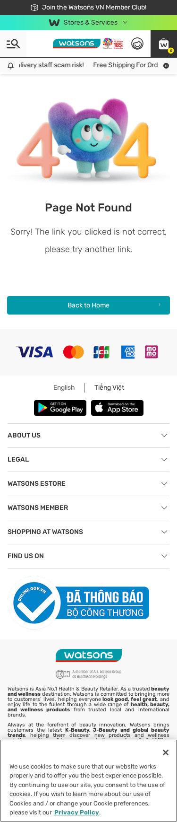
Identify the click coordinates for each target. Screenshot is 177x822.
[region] (88, 780)
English (64, 388)
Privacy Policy (76, 812)
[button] (164, 43)
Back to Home (88, 305)
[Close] (165, 752)
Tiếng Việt (109, 388)
